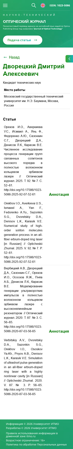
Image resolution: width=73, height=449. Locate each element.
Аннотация (59, 194)
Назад (14, 57)
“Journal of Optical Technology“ (48, 28)
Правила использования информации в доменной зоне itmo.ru (32, 435)
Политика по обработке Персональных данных (36, 444)
